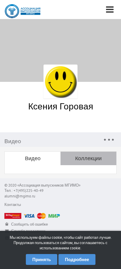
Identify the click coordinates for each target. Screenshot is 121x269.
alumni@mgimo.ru (19, 196)
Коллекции (88, 158)
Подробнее (77, 259)
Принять (41, 259)
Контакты (12, 204)
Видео (33, 158)
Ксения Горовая (60, 106)
